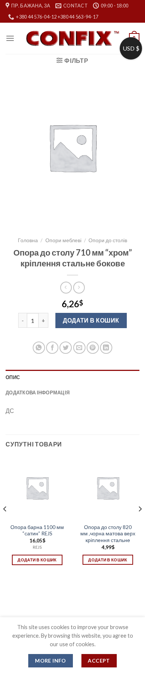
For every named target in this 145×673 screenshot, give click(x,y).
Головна (28, 240)
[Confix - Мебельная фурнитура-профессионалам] (72, 39)
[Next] (140, 523)
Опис (13, 377)
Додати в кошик (91, 320)
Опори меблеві (63, 240)
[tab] (72, 377)
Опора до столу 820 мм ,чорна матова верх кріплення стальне (107, 533)
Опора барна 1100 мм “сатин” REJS (37, 530)
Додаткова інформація (38, 392)
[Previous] (5, 523)
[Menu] (10, 38)
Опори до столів (107, 240)
